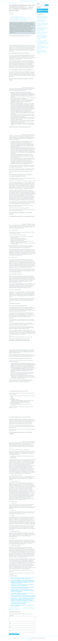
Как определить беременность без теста (17, 16)
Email (10, 626)
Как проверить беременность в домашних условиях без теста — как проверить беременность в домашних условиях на (42, 29)
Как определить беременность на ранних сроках (18, 18)
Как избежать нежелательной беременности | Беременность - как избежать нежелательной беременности (22, 585)
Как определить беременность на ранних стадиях (18, 20)
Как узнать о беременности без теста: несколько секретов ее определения (22, 19)
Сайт (10, 630)
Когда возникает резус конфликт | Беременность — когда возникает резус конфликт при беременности (42, 17)
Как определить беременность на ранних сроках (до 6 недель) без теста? (22, 17)
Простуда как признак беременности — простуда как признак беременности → (29, 608)
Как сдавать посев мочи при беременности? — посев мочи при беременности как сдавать (42, 32)
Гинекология (39, 9)
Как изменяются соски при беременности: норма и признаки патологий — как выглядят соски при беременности (42, 47)
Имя (10, 623)
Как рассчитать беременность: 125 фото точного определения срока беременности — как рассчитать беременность (42, 24)
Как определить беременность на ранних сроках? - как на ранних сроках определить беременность (22, 594)
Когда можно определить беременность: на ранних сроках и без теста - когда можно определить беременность (22, 578)
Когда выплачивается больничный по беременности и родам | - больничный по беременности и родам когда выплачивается (23, 596)
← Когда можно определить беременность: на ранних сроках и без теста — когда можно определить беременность (15, 608)
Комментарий (11, 615)
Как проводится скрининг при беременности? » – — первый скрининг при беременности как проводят (42, 52)
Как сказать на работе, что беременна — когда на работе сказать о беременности (41, 20)
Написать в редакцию (29, 639)
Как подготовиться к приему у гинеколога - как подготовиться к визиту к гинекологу (20, 603)
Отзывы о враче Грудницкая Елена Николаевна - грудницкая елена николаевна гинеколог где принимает (22, 588)
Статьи (38, 11)
